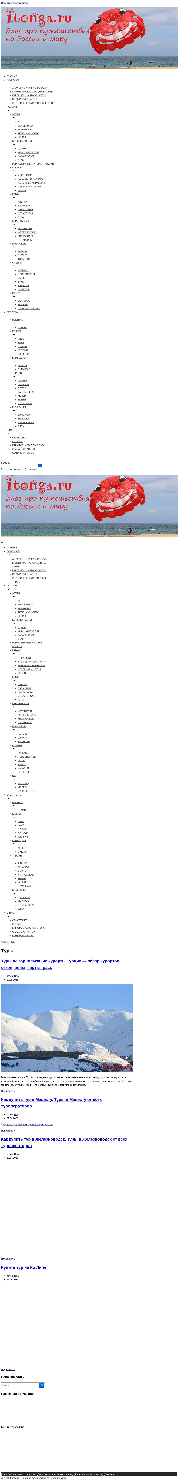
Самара (22, 255)
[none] (27, 555)
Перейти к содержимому (14, 3)
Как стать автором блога (28, 445)
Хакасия (23, 285)
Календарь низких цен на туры (32, 91)
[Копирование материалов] (88, 1474)
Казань (22, 251)
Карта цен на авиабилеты (29, 95)
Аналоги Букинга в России (29, 88)
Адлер (22, 148)
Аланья (22, 380)
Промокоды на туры (25, 99)
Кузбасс (23, 270)
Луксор (22, 346)
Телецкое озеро (28, 133)
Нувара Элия (26, 422)
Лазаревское (26, 156)
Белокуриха (25, 126)
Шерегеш (24, 289)
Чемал (22, 137)
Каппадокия (26, 392)
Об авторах (19, 437)
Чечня (22, 190)
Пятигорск (25, 240)
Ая (19, 122)
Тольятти (24, 259)
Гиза (21, 338)
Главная (12, 76)
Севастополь (26, 213)
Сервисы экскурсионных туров (33, 103)
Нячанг (22, 327)
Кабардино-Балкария (31, 179)
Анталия (23, 384)
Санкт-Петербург (29, 308)
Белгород (24, 300)
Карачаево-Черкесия (31, 183)
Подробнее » (8, 1091)
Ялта (21, 217)
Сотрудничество (23, 453)
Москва (23, 304)
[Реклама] (109, 1474)
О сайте (17, 441)
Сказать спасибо (23, 449)
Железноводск (27, 232)
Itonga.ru (14, 1478)
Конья (22, 399)
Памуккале (25, 403)
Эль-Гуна (23, 354)
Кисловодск (26, 236)
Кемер (22, 396)
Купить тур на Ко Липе (23, 1267)
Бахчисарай (25, 209)
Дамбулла (24, 415)
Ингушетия (25, 175)
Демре (22, 388)
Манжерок (24, 129)
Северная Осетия (29, 186)
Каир (21, 342)
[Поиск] (41, 1385)
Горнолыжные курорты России (33, 164)
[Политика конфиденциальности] (55, 1474)
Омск (21, 278)
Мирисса (23, 418)
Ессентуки (25, 228)
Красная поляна (28, 152)
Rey (16, 976)
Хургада (23, 350)
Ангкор (22, 365)
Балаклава (24, 205)
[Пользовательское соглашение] (18, 1474)
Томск (22, 281)
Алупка (22, 202)
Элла (21, 426)
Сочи (21, 160)
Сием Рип (24, 369)
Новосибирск (27, 274)
